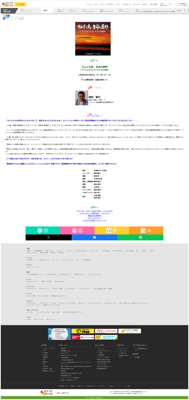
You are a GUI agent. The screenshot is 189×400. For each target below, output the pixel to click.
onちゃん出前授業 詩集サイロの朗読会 (103, 288)
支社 (44, 359)
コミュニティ (136, 4)
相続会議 (72, 386)
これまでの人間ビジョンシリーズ (94, 220)
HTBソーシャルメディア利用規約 (70, 378)
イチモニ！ (69, 250)
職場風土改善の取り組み (103, 359)
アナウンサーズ (126, 4)
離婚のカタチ (81, 386)
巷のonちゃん (82, 303)
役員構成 (45, 357)
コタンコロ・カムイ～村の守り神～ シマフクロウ (94, 211)
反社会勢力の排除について (104, 366)
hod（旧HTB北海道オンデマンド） (35, 274)
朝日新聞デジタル (63, 386)
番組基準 (63, 348)
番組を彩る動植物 (94, 215)
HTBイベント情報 (31, 296)
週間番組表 (179, 10)
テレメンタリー (56, 260)
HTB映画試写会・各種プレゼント (58, 296)
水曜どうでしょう (49, 250)
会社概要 (45, 352)
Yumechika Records (59, 281)
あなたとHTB (64, 353)
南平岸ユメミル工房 (46, 281)
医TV (137, 250)
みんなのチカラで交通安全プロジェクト (72, 312)
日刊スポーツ (102, 386)
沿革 (44, 364)
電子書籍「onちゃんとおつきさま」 (52, 305)
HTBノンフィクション (68, 260)
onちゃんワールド (44, 303)
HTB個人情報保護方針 (67, 360)
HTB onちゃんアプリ (32, 303)
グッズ (95, 4)
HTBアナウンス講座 (57, 288)
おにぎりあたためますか (81, 250)
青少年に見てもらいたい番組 (69, 355)
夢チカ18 (152, 250)
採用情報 (45, 366)
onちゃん (144, 4)
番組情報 (21, 4)
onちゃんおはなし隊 (70, 288)
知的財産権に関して (66, 375)
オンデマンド (110, 4)
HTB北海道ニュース (31, 260)
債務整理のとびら (91, 386)
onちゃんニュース (124, 351)
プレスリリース (123, 348)
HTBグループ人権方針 (103, 357)
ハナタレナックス (94, 250)
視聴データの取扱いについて (69, 380)
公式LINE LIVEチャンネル (80, 274)
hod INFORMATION (51, 274)
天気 (77, 260)
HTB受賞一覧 (122, 353)
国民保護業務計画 (102, 368)
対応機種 (137, 357)
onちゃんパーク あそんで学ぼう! (67, 303)
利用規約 (63, 371)
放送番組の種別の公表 (67, 368)
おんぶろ (54, 303)
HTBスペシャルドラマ (32, 252)
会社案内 (45, 355)
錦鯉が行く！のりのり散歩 (57, 252)
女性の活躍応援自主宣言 (103, 362)
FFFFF (37, 267)
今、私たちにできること (84, 288)
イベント (102, 4)
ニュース (89, 4)
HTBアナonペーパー (44, 288)
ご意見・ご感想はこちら (62, 393)
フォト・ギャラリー (94, 218)
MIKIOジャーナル (51, 319)
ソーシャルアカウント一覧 (42, 312)
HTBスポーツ (30, 267)
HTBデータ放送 (55, 312)
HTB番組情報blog (38, 250)
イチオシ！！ (60, 250)
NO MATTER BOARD (118, 250)
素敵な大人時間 (44, 252)
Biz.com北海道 (129, 250)
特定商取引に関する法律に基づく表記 (71, 373)
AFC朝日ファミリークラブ (115, 386)
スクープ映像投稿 (86, 260)
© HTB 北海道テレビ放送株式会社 (94, 398)
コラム (118, 4)
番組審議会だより (66, 351)
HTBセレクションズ (39, 319)
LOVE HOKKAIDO (105, 250)
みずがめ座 (184, 5)
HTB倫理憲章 (100, 355)
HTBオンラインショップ (32, 281)
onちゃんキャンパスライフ (95, 303)
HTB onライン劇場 (42, 296)
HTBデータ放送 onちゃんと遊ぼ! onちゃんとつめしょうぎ (133, 303)
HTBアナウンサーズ (31, 288)
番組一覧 (29, 250)
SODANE (29, 319)
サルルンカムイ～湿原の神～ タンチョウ (94, 213)
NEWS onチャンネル (44, 260)
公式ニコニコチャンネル (95, 274)
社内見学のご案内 (48, 368)
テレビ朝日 (127, 386)
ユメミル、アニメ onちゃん (33, 305)
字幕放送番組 (64, 357)
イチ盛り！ (144, 250)
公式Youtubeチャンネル (65, 274)
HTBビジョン (100, 348)
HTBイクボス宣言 (102, 364)
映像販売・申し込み (48, 371)
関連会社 (45, 362)
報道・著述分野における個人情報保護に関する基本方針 (76, 366)
